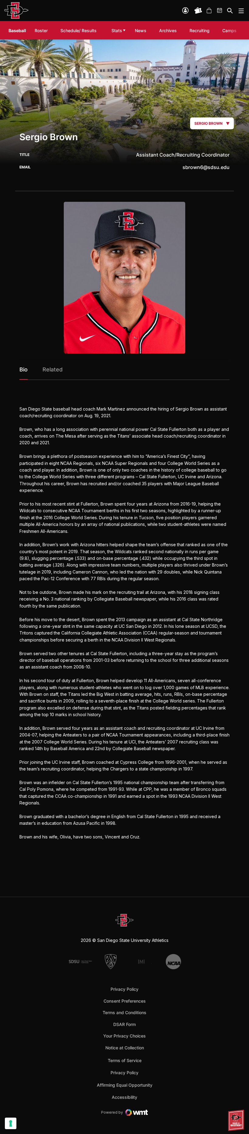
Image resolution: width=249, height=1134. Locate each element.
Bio (23, 369)
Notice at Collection (124, 1047)
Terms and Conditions (124, 1012)
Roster (41, 30)
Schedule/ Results (78, 30)
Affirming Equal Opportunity (124, 1085)
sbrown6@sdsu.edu (206, 167)
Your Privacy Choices (124, 1035)
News (140, 30)
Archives (168, 30)
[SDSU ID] (185, 10)
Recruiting (201, 30)
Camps (231, 30)
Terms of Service (125, 1060)
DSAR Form (124, 1024)
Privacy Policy (124, 989)
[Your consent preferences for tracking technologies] (10, 1123)
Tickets (198, 10)
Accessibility (124, 1097)
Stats (116, 30)
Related (53, 369)
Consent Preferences (125, 1001)
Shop (209, 10)
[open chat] (237, 1120)
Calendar (220, 10)
